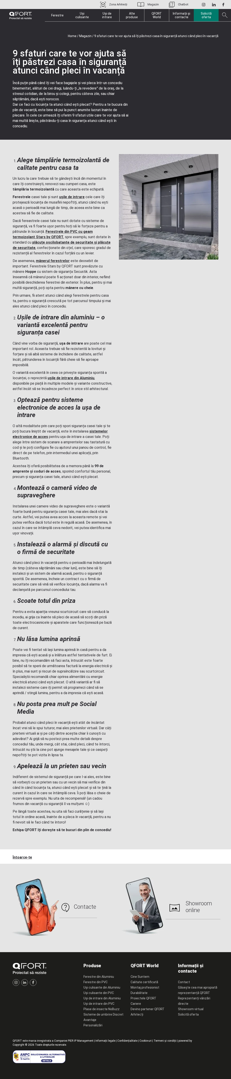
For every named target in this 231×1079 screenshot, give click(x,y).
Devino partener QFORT (147, 1009)
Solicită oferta (206, 15)
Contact (184, 982)
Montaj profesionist (145, 987)
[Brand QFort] (20, 15)
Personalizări (92, 1025)
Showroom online (199, 906)
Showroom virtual (190, 1009)
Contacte (85, 907)
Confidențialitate (127, 1040)
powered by (185, 1040)
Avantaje (89, 1020)
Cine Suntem (140, 976)
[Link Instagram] (204, 4)
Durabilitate (139, 993)
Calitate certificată (144, 982)
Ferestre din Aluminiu (98, 976)
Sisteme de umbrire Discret (103, 1014)
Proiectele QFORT (143, 998)
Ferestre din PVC (95, 982)
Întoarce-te (22, 857)
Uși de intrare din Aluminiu (102, 998)
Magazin (153, 4)
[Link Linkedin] (214, 4)
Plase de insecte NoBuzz (101, 1009)
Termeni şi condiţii (165, 1040)
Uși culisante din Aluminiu (101, 987)
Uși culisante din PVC (98, 993)
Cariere (136, 1003)
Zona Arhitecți (118, 4)
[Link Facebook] (223, 4)
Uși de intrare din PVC (98, 1003)
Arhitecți (137, 1014)
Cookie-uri (145, 1040)
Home (72, 36)
